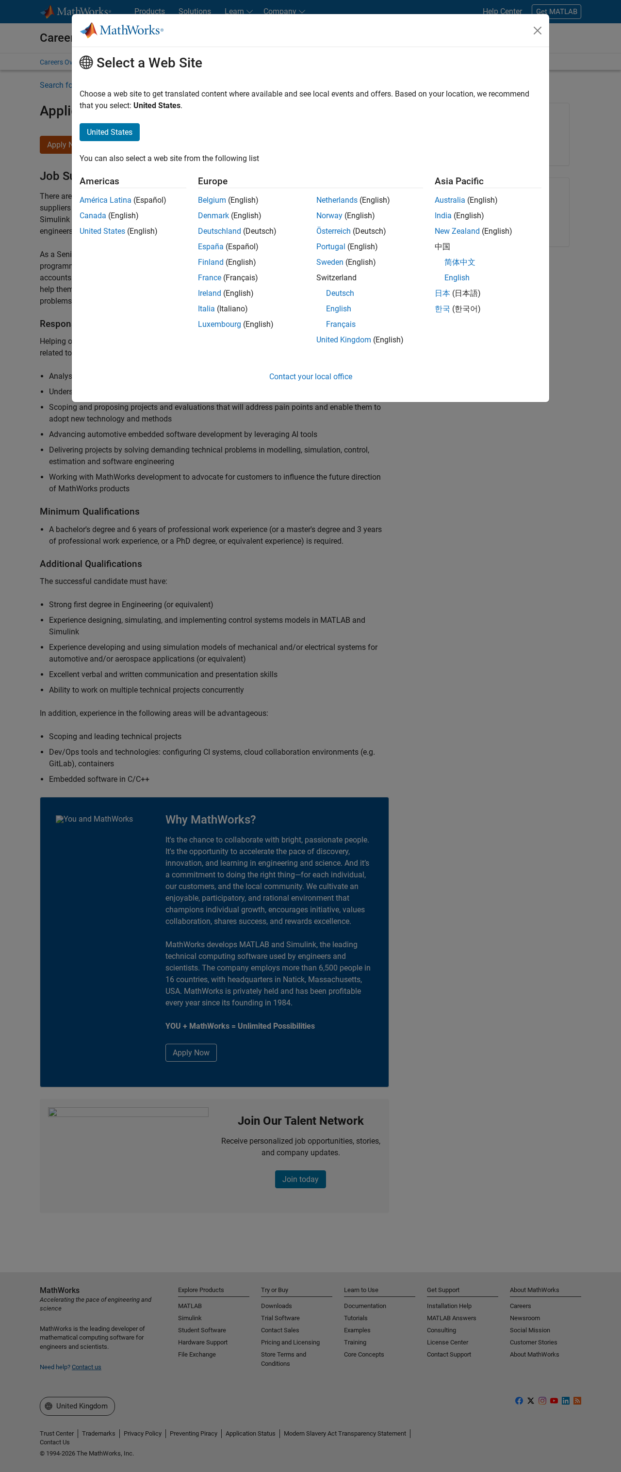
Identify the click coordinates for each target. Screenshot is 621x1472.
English (338, 308)
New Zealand (457, 231)
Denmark (213, 215)
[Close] (537, 30)
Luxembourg (219, 324)
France (209, 277)
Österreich (333, 231)
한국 (442, 308)
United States (102, 231)
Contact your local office (310, 376)
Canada (93, 215)
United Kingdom (343, 339)
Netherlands (337, 200)
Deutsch (340, 293)
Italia (206, 308)
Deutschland (219, 231)
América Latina (105, 200)
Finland (211, 262)
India (443, 215)
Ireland (209, 293)
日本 (442, 293)
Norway (329, 215)
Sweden (329, 262)
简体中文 (459, 262)
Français (341, 324)
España (211, 246)
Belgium (212, 200)
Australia (450, 200)
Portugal (330, 246)
